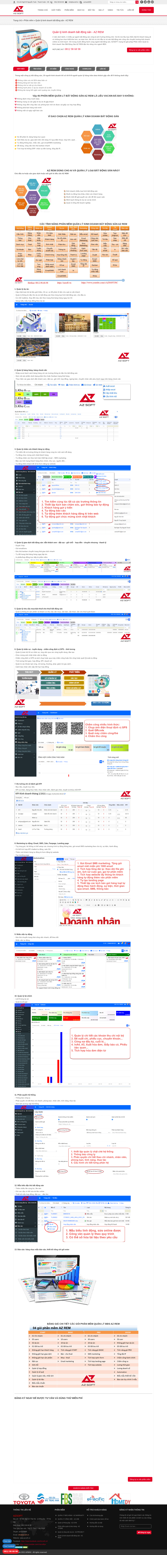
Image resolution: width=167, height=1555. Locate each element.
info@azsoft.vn (73, 2)
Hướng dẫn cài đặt (96, 1523)
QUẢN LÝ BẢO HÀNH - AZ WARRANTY (71, 1515)
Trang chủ (43, 10)
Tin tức (120, 10)
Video (110, 10)
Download (87, 69)
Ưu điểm (53, 69)
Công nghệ (69, 69)
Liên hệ (130, 10)
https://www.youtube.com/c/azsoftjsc (33, 1544)
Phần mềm (69, 10)
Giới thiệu (56, 10)
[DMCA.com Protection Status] (20, 1548)
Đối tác (91, 10)
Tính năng (37, 69)
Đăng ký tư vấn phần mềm (139, 50)
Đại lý (101, 10)
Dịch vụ (80, 10)
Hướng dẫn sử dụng (96, 1526)
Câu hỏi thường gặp (96, 1515)
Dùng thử (146, 10)
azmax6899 (87, 2)
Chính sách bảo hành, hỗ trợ (99, 1519)
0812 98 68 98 (59, 2)
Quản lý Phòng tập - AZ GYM (67, 1523)
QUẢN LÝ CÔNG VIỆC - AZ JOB (68, 1519)
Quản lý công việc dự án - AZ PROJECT (71, 1532)
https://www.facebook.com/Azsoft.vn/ (34, 1541)
